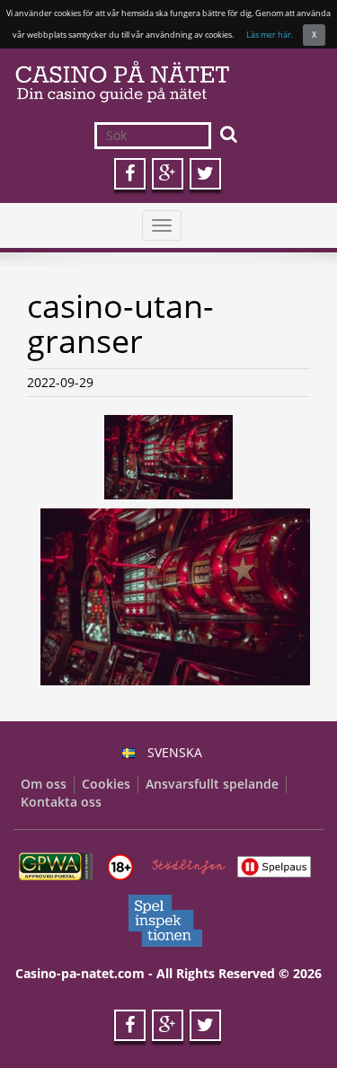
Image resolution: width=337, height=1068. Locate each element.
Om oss (44, 783)
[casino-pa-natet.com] (168, 81)
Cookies (106, 783)
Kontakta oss (61, 801)
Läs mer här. (269, 34)
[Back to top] (287, 1018)
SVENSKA (174, 752)
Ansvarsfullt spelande (212, 783)
